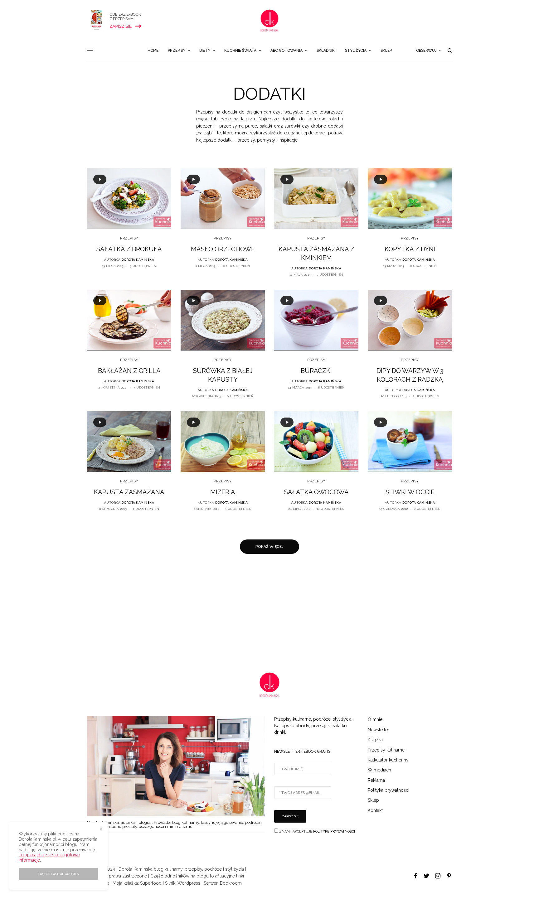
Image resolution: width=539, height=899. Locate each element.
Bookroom (231, 883)
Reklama (376, 780)
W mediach (379, 769)
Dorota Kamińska (138, 259)
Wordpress (188, 883)
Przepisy (129, 238)
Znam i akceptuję (316, 831)
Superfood (151, 883)
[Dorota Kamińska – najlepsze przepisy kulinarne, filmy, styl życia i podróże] (269, 20)
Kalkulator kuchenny (388, 759)
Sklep (373, 800)
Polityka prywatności (388, 790)
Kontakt (375, 810)
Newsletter (378, 729)
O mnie (375, 719)
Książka (375, 739)
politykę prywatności (334, 831)
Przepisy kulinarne (386, 749)
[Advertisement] (187, 613)
